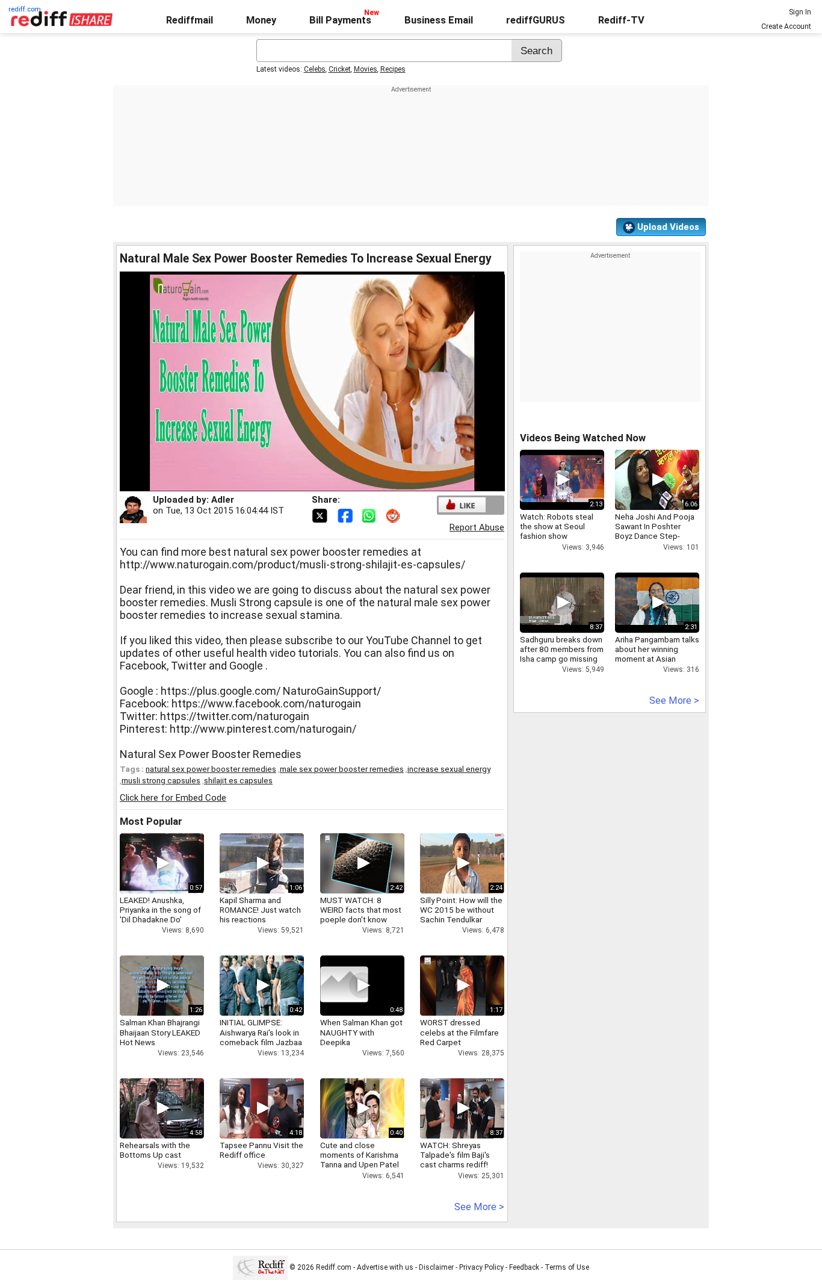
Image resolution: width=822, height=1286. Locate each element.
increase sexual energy (448, 769)
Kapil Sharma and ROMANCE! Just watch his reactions (260, 909)
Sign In (800, 12)
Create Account (786, 26)
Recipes (393, 69)
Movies (365, 69)
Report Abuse (477, 527)
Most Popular (151, 821)
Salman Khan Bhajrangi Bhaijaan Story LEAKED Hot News (160, 1031)
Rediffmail (189, 20)
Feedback (524, 1267)
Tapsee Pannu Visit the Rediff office (261, 1150)
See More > (479, 1207)
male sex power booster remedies (342, 769)
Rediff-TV (621, 20)
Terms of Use (567, 1267)
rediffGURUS (535, 20)
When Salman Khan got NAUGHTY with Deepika (361, 1031)
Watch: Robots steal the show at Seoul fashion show (556, 526)
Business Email (438, 20)
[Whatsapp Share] (371, 514)
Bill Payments (340, 20)
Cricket (340, 69)
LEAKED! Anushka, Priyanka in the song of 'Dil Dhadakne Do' (160, 909)
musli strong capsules (161, 780)
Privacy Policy (481, 1267)
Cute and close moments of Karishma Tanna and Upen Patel (359, 1154)
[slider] (299, 482)
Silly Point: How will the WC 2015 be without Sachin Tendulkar (461, 909)
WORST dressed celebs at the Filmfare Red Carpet (459, 1031)
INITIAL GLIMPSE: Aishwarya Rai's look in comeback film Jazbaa (261, 1031)
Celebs (315, 69)
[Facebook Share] (346, 514)
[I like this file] (462, 504)
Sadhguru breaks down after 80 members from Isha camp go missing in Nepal (562, 654)
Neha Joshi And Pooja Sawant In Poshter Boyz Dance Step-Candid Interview (654, 531)
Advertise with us (385, 1267)
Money (261, 20)
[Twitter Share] (321, 514)
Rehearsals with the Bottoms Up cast (155, 1150)
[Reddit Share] (394, 514)
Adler (222, 499)
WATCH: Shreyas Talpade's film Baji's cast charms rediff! (455, 1154)
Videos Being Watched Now (583, 438)
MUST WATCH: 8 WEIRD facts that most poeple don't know (360, 909)
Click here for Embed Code (173, 797)
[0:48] (344, 985)
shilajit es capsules (238, 780)
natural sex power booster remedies (211, 769)
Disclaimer (436, 1267)
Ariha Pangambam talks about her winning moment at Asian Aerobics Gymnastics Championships (657, 659)
